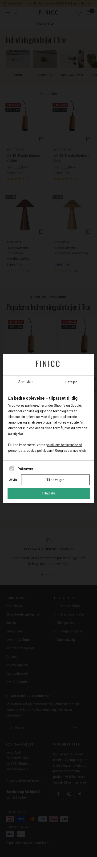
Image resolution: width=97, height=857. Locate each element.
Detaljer (71, 382)
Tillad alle (49, 493)
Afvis (13, 480)
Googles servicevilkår (70, 450)
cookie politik (36, 450)
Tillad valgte (55, 480)
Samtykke (25, 382)
